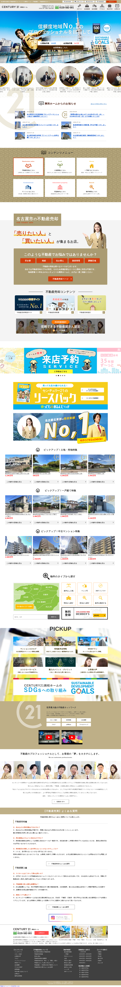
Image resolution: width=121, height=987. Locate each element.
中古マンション (68, 956)
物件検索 (68, 1)
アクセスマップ (84, 724)
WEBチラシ (18, 962)
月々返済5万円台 (84, 968)
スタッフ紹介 (53, 720)
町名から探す (68, 962)
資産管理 (76, 261)
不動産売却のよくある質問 (60, 864)
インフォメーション (20, 960)
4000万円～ (82, 962)
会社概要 (83, 720)
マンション (89, 939)
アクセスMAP (18, 967)
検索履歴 (101, 1)
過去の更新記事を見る (99, 104)
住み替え (60, 261)
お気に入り (79, 1)
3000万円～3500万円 (85, 958)
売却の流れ (37, 956)
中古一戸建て (81, 939)
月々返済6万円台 (84, 970)
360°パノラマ (68, 971)
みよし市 (100, 962)
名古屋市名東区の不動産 (20, 939)
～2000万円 (82, 952)
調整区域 (92, 261)
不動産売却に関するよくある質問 (43, 967)
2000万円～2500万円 (85, 954)
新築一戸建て (72, 939)
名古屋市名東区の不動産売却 (42, 952)
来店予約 (90, 1)
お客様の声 (18, 956)
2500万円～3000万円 (85, 956)
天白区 (100, 956)
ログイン (111, 1)
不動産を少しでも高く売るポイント (44, 962)
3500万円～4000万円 (85, 960)
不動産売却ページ (60, 279)
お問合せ (68, 724)
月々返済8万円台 (84, 974)
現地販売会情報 (68, 965)
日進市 (100, 960)
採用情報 (68, 720)
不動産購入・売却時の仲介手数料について (46, 965)
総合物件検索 (68, 952)
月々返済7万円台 (84, 972)
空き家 (28, 261)
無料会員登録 (18, 976)
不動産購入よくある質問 (60, 907)
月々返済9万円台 (84, 977)
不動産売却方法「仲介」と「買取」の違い (46, 960)
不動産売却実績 (38, 954)
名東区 (100, 952)
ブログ (53, 724)
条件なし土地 (68, 967)
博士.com (17, 986)
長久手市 (100, 958)
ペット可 (66, 969)
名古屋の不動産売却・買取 (20, 943)
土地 (94, 939)
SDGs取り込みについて (21, 971)
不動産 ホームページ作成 (7, 986)
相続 (44, 261)
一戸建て (66, 954)
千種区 (100, 954)
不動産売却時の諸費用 (40, 958)
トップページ (18, 952)
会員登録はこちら (60, 48)
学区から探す (68, 960)
